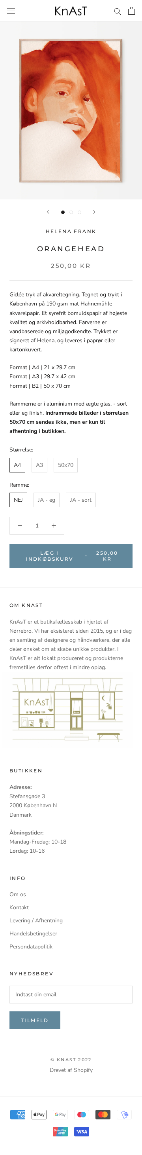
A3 (39, 465)
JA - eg (46, 500)
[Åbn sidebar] (11, 10)
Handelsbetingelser (33, 933)
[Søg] (117, 11)
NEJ (18, 500)
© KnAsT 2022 (71, 1059)
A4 (17, 465)
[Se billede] (63, 212)
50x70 (65, 465)
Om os (17, 894)
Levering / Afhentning (36, 920)
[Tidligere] (48, 212)
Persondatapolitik (30, 946)
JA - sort (81, 500)
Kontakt (19, 907)
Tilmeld (35, 1020)
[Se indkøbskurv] (131, 11)
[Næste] (94, 212)
